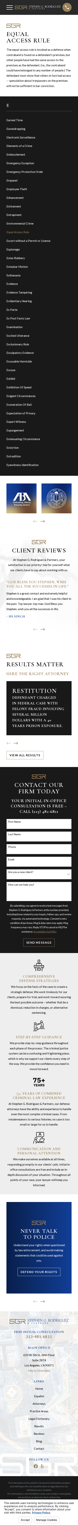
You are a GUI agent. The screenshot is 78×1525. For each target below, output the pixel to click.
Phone (12, 846)
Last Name (14, 834)
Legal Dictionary (39, 1418)
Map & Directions (39, 1370)
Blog (39, 1441)
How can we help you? (21, 884)
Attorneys (39, 1403)
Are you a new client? (20, 872)
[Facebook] (36, 1466)
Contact (39, 1448)
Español (39, 1396)
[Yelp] (42, 1466)
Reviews (39, 1433)
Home (39, 1388)
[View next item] (43, 521)
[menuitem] (39, 120)
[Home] (38, 7)
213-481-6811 (39, 1336)
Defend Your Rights (39, 1272)
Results (39, 1426)
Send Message (39, 942)
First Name (14, 821)
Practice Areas (39, 1411)
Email (11, 859)
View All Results (24, 755)
